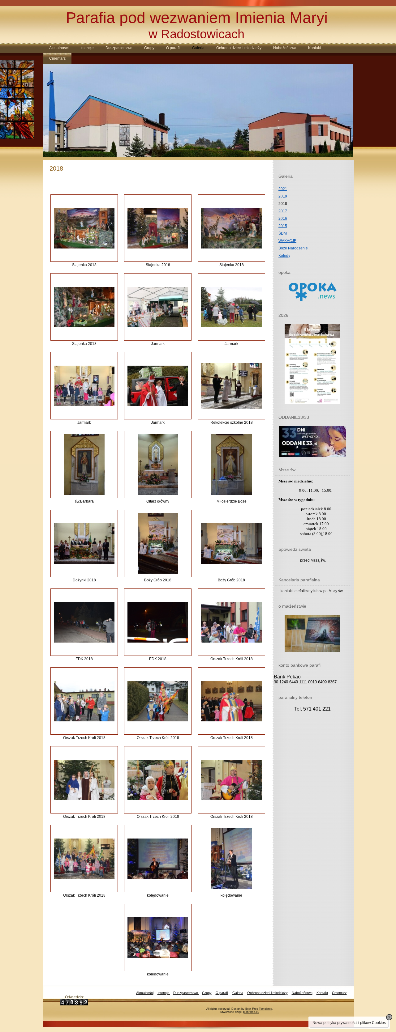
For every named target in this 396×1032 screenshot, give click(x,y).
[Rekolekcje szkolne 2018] (231, 386)
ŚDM (282, 233)
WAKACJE (287, 241)
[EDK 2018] (84, 622)
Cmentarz (57, 58)
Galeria (198, 48)
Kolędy (284, 255)
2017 (282, 211)
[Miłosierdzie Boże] (231, 464)
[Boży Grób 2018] (158, 543)
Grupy (149, 48)
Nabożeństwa (284, 48)
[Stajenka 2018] (84, 228)
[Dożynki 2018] (84, 543)
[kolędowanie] (157, 859)
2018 (282, 204)
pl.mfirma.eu (251, 1011)
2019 (282, 196)
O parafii (173, 48)
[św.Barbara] (84, 464)
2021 (282, 189)
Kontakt (314, 48)
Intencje (87, 48)
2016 (282, 218)
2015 (282, 226)
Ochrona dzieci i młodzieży (238, 48)
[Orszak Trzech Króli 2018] (231, 622)
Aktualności (59, 48)
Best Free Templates (258, 1008)
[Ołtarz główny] (158, 464)
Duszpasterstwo (118, 48)
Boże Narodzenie (293, 248)
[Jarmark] (157, 307)
